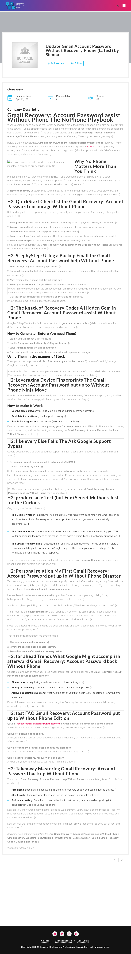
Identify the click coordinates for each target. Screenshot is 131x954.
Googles (91, 146)
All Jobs (45, 940)
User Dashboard (63, 940)
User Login (83, 940)
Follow (78, 63)
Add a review (57, 63)
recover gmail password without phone (39, 723)
